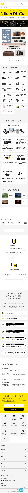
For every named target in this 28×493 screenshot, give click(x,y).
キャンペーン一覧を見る (14, 60)
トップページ (1, 7)
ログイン (14, 405)
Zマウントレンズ (13, 223)
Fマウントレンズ (20, 223)
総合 (3, 222)
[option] (14, 36)
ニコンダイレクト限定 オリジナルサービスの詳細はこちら (14, 353)
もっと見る (14, 230)
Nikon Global (3, 485)
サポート (3, 452)
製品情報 (3, 449)
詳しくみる (14, 257)
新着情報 (3, 445)
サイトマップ (4, 483)
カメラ (7, 222)
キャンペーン (4, 466)
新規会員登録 (14, 409)
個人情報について (5, 478)
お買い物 (3, 470)
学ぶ (2, 456)
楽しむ (2, 463)
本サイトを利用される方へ (6, 475)
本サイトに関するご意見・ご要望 (8, 480)
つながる (3, 459)
